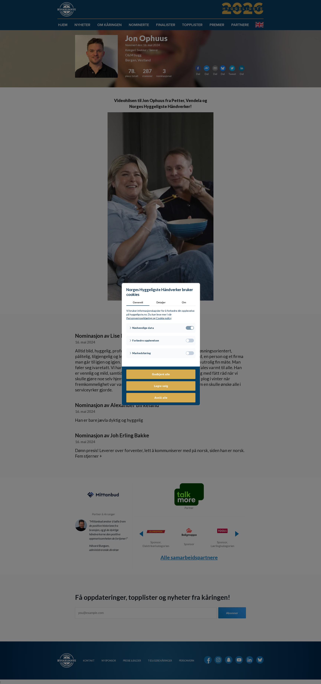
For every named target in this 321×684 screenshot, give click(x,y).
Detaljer (161, 302)
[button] (160, 328)
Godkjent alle (161, 374)
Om (184, 302)
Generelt (138, 302)
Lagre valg (161, 386)
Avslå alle (160, 398)
